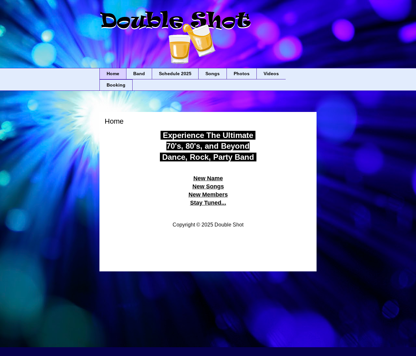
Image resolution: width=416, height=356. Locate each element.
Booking (116, 85)
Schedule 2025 (175, 73)
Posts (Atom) (221, 303)
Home (113, 73)
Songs (212, 73)
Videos (271, 73)
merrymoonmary (256, 343)
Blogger (304, 343)
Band (139, 73)
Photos (242, 73)
